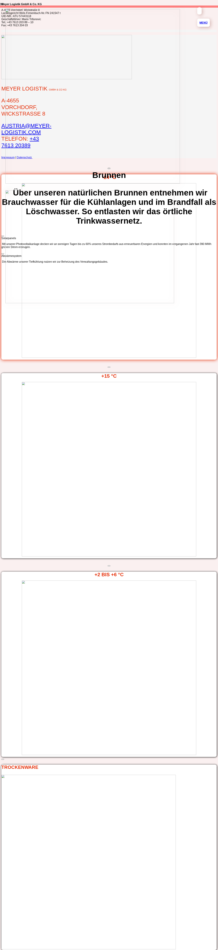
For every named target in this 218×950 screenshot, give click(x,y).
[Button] (199, 10)
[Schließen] (109, 367)
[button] (203, 23)
